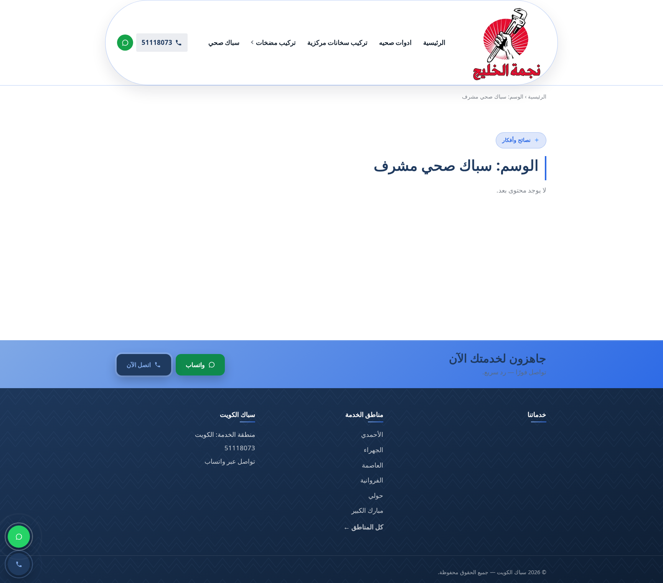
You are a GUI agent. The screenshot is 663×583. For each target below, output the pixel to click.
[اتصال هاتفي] (19, 564)
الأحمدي (372, 434)
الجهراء (373, 449)
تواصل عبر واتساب (230, 461)
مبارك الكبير (367, 510)
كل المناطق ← (363, 526)
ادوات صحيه (395, 42)
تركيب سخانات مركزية (337, 42)
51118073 (239, 447)
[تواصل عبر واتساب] (125, 43)
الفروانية (371, 480)
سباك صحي (223, 42)
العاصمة (372, 465)
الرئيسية (434, 42)
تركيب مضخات (276, 42)
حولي (375, 495)
